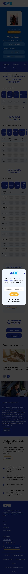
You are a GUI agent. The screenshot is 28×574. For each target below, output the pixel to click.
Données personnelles (14, 301)
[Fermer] (24, 273)
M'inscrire (14, 294)
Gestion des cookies (14, 299)
